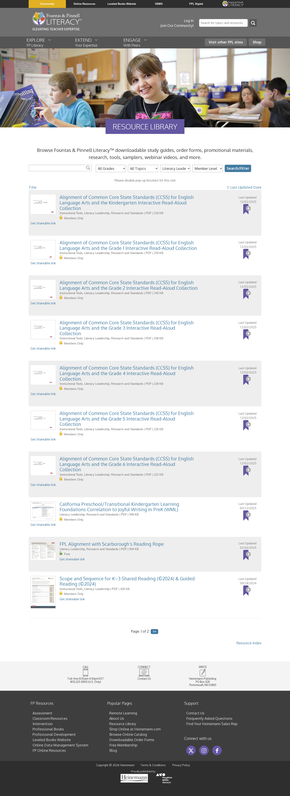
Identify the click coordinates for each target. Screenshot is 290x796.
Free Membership (123, 745)
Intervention (43, 724)
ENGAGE (133, 42)
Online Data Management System (60, 745)
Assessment (42, 713)
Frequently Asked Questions (209, 718)
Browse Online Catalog (128, 734)
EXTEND (86, 42)
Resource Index (249, 643)
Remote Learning (123, 713)
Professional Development (54, 734)
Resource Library (122, 724)
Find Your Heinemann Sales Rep (211, 724)
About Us (116, 718)
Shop (257, 42)
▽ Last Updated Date (244, 187)
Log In (189, 20)
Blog (113, 750)
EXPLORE (37, 42)
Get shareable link (43, 223)
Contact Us (144, 678)
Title (32, 187)
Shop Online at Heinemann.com (135, 729)
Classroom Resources (50, 718)
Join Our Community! (177, 25)
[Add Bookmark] (247, 209)
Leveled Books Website (52, 740)
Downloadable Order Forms (131, 740)
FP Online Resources (49, 750)
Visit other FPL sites (226, 42)
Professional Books (48, 729)
